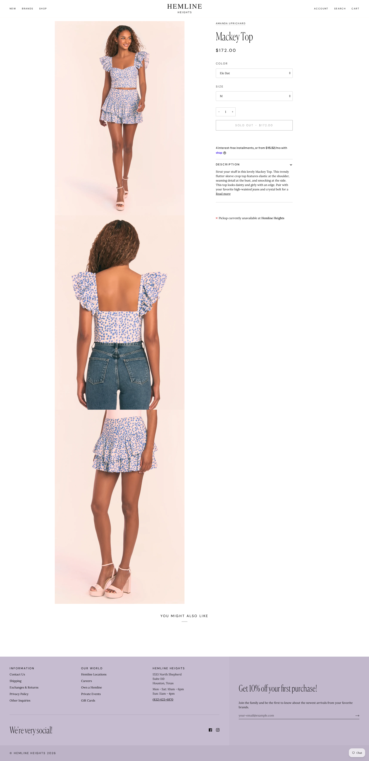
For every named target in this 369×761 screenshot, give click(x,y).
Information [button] (22, 668)
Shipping (15, 681)
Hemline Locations (93, 674)
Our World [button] (92, 668)
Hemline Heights (30, 753)
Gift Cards (88, 700)
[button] (27, 8)
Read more (223, 194)
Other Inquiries (20, 700)
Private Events (91, 694)
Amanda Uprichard (231, 23)
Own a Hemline (91, 687)
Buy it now (254, 138)
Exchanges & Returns (24, 687)
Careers (86, 681)
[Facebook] (210, 730)
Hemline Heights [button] (169, 668)
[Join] (354, 715)
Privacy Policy (19, 694)
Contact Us (17, 674)
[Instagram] (217, 730)
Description (228, 164)
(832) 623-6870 (163, 699)
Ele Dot (225, 73)
